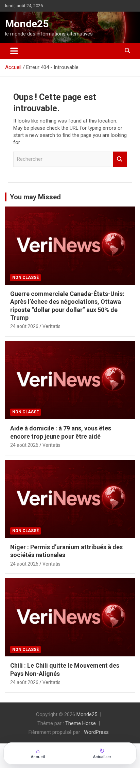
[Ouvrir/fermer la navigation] (14, 51)
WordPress (96, 732)
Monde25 (27, 24)
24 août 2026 (24, 326)
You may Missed (35, 197)
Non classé (25, 277)
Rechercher (120, 159)
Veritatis (51, 326)
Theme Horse (80, 723)
